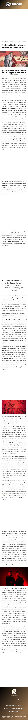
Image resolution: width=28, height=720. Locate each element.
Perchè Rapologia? (11, 705)
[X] (12, 699)
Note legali (7, 708)
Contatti (20, 705)
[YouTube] (18, 699)
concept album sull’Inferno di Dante (16, 119)
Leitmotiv (12, 41)
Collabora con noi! (14, 711)
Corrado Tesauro (5, 41)
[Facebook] (9, 699)
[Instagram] (15, 699)
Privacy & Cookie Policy (18, 708)
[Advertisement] (14, 26)
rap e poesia (15, 78)
